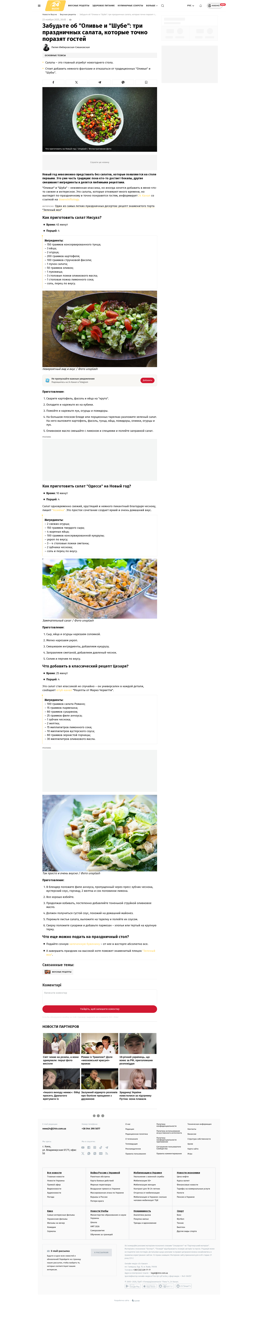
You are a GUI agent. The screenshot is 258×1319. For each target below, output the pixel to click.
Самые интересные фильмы (61, 1215)
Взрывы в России (99, 1197)
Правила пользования (135, 1154)
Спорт (180, 1211)
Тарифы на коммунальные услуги (193, 1188)
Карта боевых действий (102, 1180)
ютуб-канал (64, 690)
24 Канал (144, 195)
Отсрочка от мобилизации (147, 1192)
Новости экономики (188, 1172)
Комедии (51, 1227)
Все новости (54, 1172)
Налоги (180, 1192)
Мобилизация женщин (145, 1184)
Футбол (180, 1219)
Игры (190, 1154)
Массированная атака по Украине (107, 1192)
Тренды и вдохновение (145, 1223)
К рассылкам (101, 1253)
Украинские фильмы (57, 1219)
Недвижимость (142, 1211)
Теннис (180, 1223)
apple (149, 1286)
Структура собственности (199, 1139)
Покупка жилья (141, 1219)
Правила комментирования (169, 1154)
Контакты (192, 1129)
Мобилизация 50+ (142, 1180)
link (82, 1147)
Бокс (179, 1215)
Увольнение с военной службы (149, 1176)
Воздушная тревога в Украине (105, 1188)
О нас (127, 1124)
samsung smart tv (184, 1286)
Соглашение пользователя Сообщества (168, 1148)
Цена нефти (183, 1176)
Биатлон (181, 1227)
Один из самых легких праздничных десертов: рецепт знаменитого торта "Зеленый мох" (98, 208)
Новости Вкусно (49, 15)
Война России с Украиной (105, 1172)
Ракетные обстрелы (100, 1176)
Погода (50, 1197)
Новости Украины (56, 1180)
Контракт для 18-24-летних (147, 1188)
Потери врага (97, 1201)
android (133, 1286)
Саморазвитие (97, 1230)
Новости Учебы (99, 1211)
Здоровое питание (103, 5)
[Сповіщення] (201, 6)
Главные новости (55, 1176)
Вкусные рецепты (78, 5)
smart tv (166, 1286)
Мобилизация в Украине (148, 1172)
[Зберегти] (146, 82)
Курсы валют (183, 1180)
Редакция (129, 1129)
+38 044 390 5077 (91, 1128)
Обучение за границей (101, 1234)
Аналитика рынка (142, 1215)
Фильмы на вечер (56, 1223)
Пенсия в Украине (186, 1197)
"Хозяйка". (59, 510)
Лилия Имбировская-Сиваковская (70, 47)
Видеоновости (54, 1188)
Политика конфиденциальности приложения (166, 1140)
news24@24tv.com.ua (54, 1128)
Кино (50, 1211)
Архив (190, 1144)
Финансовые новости (187, 1184)
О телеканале (131, 1139)
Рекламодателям (133, 1149)
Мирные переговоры (100, 1184)
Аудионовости (54, 1192)
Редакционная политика (136, 1134)
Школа (93, 1222)
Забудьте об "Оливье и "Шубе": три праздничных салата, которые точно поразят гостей (118, 15)
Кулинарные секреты (130, 5)
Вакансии (192, 1134)
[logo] (55, 5)
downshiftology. (69, 199)
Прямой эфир (54, 1184)
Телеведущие (131, 1144)
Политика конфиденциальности (166, 1125)
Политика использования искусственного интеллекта (169, 1132)
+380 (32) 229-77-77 (142, 1270)
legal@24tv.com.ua (159, 1273)
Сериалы (51, 1231)
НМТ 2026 (95, 1226)
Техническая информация (199, 1124)
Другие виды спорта (187, 1231)
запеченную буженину (84, 944)
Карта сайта (193, 1149)
